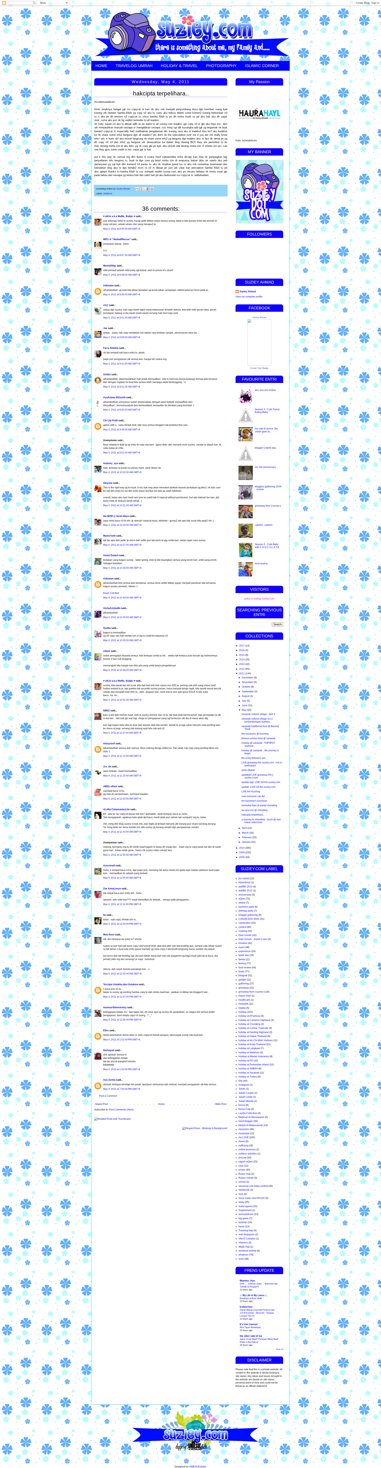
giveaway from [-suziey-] (268, 505)
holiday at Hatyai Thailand (253, 1036)
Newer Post (101, 1104)
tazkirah (243, 1222)
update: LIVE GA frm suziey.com (258, 787)
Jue (105, 328)
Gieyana (108, 483)
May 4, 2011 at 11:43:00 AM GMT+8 (122, 831)
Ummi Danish (110, 555)
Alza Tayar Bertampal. (250, 1327)
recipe (242, 1169)
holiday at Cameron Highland (254, 1020)
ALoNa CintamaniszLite (116, 809)
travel (241, 1226)
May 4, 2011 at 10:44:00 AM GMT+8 (122, 597)
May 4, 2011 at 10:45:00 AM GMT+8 (122, 617)
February (247, 837)
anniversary (245, 894)
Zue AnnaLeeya (112, 888)
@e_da (107, 766)
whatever (107, 193)
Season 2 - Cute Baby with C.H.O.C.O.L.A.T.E (267, 545)
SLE (241, 1194)
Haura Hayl (245, 995)
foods (241, 971)
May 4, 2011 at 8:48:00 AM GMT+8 (121, 274)
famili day (244, 955)
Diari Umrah (245, 935)
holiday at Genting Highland (254, 1032)
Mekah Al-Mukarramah (251, 1125)
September (248, 691)
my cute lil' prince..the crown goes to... (266, 430)
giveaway (244, 987)
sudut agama (246, 1206)
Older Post (220, 1104)
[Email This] (137, 189)
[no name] (244, 878)
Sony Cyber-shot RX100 (252, 1198)
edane (106, 651)
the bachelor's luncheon (254, 800)
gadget (242, 979)
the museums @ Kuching (254, 733)
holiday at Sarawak (249, 1072)
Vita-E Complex (247, 1238)
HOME (101, 65)
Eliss (106, 1030)
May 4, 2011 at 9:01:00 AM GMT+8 (121, 317)
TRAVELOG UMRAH (134, 65)
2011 (242, 673)
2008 (242, 857)
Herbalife (243, 1003)
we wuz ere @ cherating (254, 810)
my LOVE (244, 1137)
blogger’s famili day (265, 447)
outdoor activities (248, 1153)
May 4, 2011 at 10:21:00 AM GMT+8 (122, 505)
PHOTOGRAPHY (221, 65)
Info (240, 1080)
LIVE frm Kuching (250, 791)
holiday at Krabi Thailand (252, 1044)
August (246, 696)
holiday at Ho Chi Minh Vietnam (256, 1040)
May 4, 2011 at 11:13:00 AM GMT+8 (122, 756)
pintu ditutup (248, 770)
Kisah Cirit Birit (111, 593)
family (242, 959)
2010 (242, 848)
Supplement (245, 1210)
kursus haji (244, 1109)
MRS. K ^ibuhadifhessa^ (117, 239)
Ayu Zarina (109, 1079)
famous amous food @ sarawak (258, 738)
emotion (243, 943)
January (246, 842)
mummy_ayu (110, 463)
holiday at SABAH (248, 1068)
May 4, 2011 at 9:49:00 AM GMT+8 (121, 429)
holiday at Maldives (249, 1052)
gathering (244, 983)
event (241, 947)
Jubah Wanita (246, 1101)
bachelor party (246, 906)
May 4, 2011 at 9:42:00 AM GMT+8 (121, 409)
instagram (244, 1084)
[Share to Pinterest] (152, 189)
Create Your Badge (259, 368)
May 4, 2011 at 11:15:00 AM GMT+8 (122, 775)
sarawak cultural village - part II (258, 714)
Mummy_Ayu (247, 1280)
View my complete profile (249, 296)
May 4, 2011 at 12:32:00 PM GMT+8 (122, 973)
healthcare (244, 1000)
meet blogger (246, 1121)
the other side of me (251, 1336)
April (244, 828)
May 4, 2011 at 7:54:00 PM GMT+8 (121, 1089)
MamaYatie (109, 535)
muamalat (244, 1133)
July (244, 700)
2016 (242, 650)
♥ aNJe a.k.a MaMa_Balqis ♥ (119, 216)
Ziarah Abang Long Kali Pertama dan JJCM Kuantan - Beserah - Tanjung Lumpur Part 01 (257, 1313)
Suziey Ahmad (248, 291)
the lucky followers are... (254, 758)
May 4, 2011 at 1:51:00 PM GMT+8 (121, 1039)
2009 (242, 852)
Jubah (242, 1088)
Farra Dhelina (110, 348)
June (245, 705)
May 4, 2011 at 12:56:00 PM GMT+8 (122, 1019)
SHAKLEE (244, 1190)
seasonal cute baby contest (253, 1186)
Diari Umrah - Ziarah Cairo (253, 939)
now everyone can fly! (253, 796)
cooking (243, 931)
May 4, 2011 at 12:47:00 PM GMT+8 (122, 996)
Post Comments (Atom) (121, 1109)
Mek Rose (108, 934)
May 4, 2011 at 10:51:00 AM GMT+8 (122, 699)
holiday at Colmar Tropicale (253, 1028)
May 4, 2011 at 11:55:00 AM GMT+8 (122, 854)
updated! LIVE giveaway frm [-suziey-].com (257, 776)
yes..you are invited (265, 390)
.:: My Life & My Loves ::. (253, 1295)
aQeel (242, 898)
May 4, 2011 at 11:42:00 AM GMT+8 (122, 798)
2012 (242, 669)
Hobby (242, 1008)
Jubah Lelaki (245, 1097)
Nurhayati (108, 1050)
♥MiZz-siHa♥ (110, 786)
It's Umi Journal (248, 1324)
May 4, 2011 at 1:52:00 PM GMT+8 (121, 1069)
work (241, 1258)
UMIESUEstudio (197, 1466)
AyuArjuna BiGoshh (114, 397)
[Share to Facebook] (148, 189)
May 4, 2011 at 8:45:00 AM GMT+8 (121, 228)
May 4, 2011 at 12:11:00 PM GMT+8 (122, 904)
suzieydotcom (246, 1214)
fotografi (243, 975)
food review (245, 967)
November (248, 682)
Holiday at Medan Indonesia (254, 1056)
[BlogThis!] (140, 189)
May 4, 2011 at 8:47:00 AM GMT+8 (121, 255)
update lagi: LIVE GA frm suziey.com (260, 782)
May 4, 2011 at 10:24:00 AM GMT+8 (122, 525)
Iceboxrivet (246, 1306)
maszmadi (109, 865)
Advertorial (244, 882)
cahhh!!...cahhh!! (263, 525)
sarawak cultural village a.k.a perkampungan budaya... (257, 720)
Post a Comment (108, 1096)
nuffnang (243, 1145)
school (242, 1181)
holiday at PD (246, 1060)
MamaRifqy (109, 265)
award (242, 902)
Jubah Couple (246, 1093)
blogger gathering (248, 915)
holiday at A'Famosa (249, 1016)
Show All (279, 1349)
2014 (242, 659)
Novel (242, 1141)
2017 (242, 645)
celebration (245, 923)
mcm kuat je (261, 563)
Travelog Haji (246, 1230)
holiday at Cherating (249, 1024)
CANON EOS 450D (249, 919)
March (245, 832)
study (241, 1202)
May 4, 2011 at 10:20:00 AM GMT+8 (122, 472)
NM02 (106, 710)
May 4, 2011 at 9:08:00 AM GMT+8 (121, 337)
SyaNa (107, 628)
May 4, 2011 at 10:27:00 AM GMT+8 (122, 545)
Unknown (108, 285)
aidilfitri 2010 (245, 886)
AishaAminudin (111, 608)
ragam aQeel (246, 1161)
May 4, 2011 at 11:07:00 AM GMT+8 (122, 732)
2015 (242, 655)
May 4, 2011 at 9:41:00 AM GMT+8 (121, 363)
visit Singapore (247, 1234)
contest (242, 927)
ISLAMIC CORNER (262, 65)
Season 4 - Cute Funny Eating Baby (267, 411)
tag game (244, 1218)
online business (247, 1149)
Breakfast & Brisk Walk (251, 1298)
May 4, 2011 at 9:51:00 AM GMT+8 (121, 452)
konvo (242, 1105)
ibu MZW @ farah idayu (116, 516)
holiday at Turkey (248, 1076)
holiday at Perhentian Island (254, 1064)
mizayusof (109, 743)
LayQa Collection (248, 1113)
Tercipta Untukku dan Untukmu (120, 984)
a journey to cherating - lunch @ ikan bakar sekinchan (261, 821)
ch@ (105, 305)
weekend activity (247, 1250)
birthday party (246, 910)
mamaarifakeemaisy (115, 1007)
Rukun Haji (245, 1174)
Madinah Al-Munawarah (251, 1117)
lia (104, 915)
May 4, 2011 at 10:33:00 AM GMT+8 (122, 568)
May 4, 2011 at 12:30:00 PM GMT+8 (122, 924)
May (244, 710)
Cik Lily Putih (110, 420)
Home (161, 1104)
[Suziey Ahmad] (259, 364)
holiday (242, 1012)
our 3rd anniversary (265, 467)
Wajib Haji (244, 1246)
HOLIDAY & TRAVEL (179, 65)
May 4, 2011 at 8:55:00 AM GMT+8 (121, 294)
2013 (242, 664)
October (246, 686)
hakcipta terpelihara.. (252, 814)
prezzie (242, 1157)
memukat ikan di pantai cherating (259, 805)
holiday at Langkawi (249, 1048)
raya (241, 1165)
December (248, 677)
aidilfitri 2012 (245, 890)
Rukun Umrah (246, 1178)
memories (244, 1129)
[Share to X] (144, 189)
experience (245, 951)
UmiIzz (107, 374)
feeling (242, 963)
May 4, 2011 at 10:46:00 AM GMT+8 (122, 670)
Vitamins (243, 1242)
